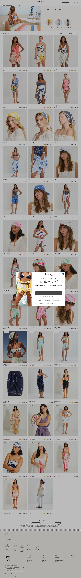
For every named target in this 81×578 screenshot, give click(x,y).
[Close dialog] (63, 273)
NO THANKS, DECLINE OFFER (48, 296)
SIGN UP (49, 293)
